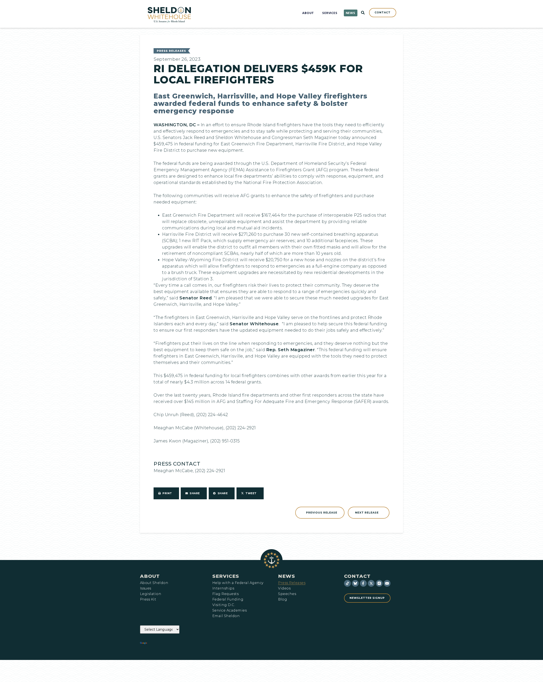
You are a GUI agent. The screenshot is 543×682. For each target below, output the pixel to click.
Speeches (287, 594)
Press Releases (171, 50)
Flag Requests (225, 594)
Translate (159, 643)
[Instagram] (379, 583)
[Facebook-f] (363, 583)
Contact (357, 576)
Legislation (150, 594)
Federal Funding (227, 599)
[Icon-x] (371, 583)
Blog (282, 599)
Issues (145, 588)
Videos (284, 588)
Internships (223, 588)
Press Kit (148, 599)
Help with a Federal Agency (237, 583)
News (286, 576)
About (150, 576)
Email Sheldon (226, 616)
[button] (166, 493)
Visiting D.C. (223, 605)
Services (225, 576)
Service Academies (229, 610)
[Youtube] (387, 583)
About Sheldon (154, 583)
